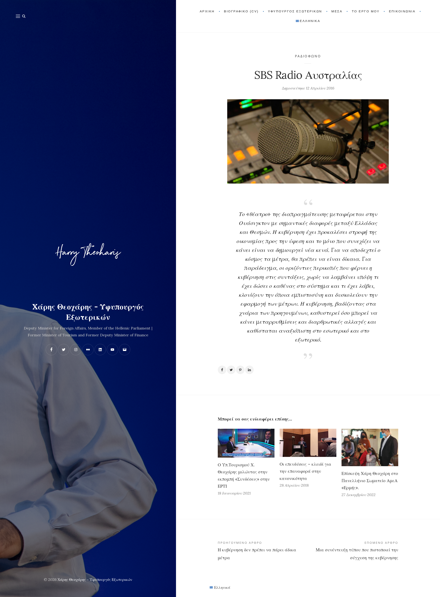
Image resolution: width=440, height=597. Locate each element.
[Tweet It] (231, 370)
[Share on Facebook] (222, 370)
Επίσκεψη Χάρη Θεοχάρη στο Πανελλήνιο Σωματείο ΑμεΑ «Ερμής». (370, 480)
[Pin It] (240, 370)
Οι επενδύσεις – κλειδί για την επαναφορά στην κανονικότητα (305, 471)
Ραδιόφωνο (308, 56)
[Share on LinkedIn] (249, 370)
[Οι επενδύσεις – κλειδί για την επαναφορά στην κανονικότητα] (308, 443)
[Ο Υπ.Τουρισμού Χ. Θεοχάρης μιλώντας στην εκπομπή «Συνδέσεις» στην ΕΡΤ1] (246, 443)
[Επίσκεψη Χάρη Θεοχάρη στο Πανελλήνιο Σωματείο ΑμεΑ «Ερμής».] (370, 447)
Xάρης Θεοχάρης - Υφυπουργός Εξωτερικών (95, 579)
